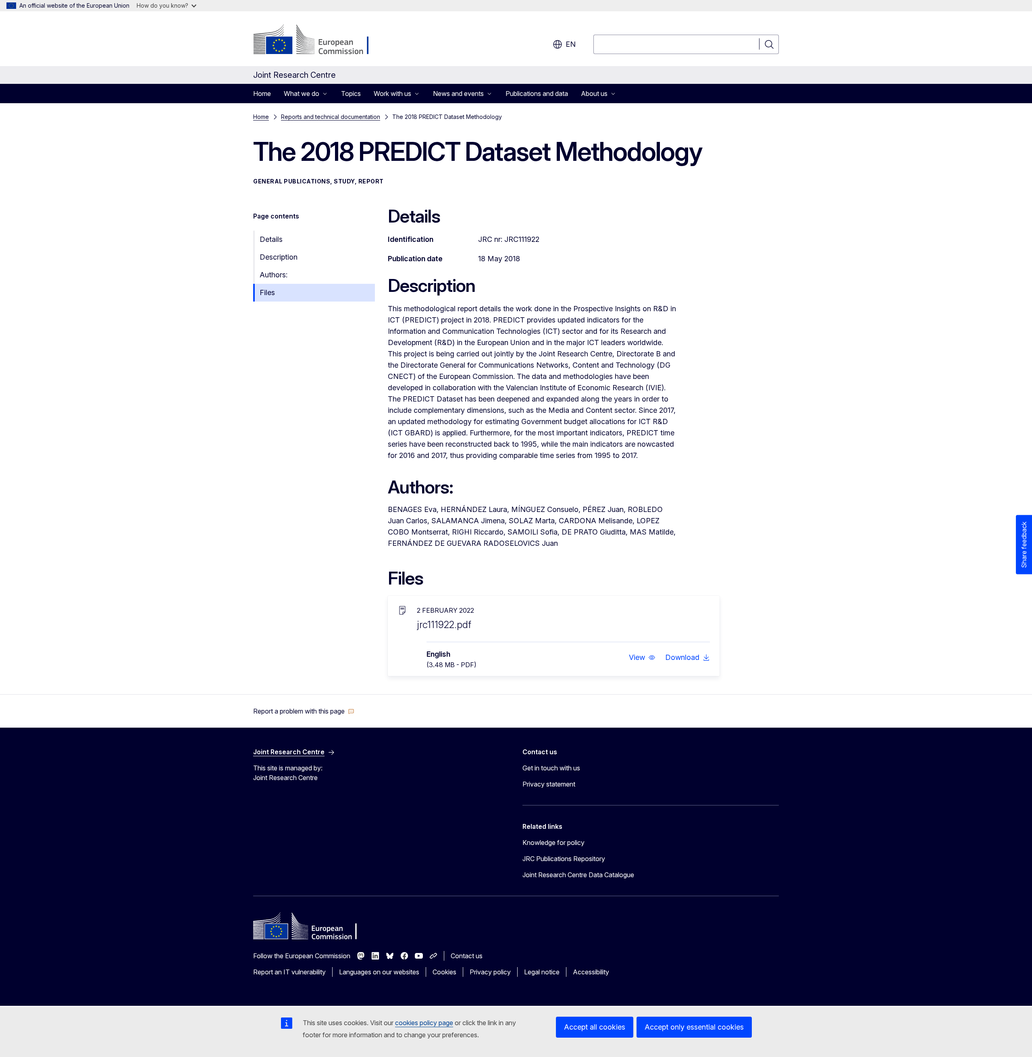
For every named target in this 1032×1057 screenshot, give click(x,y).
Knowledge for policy (553, 843)
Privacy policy (490, 972)
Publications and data (537, 93)
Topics (351, 93)
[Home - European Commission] (318, 40)
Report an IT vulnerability (289, 972)
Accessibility (591, 972)
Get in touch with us (551, 768)
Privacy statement (548, 784)
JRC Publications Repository (563, 859)
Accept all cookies (594, 1027)
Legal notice (542, 972)
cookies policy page (424, 1023)
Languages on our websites (379, 972)
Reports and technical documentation (330, 116)
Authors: (273, 274)
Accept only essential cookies (694, 1027)
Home (262, 93)
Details (271, 239)
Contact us (467, 956)
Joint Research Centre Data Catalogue (578, 875)
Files (267, 292)
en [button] (571, 44)
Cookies (444, 972)
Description (279, 257)
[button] (642, 657)
